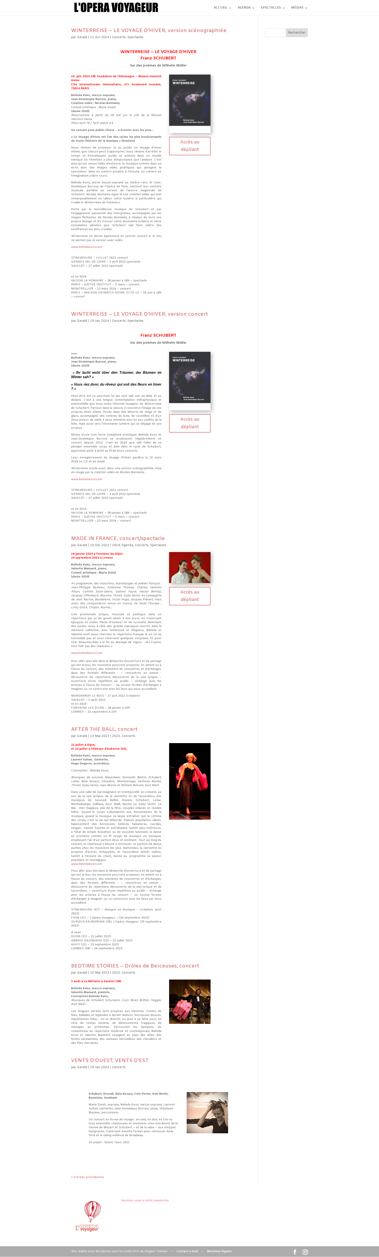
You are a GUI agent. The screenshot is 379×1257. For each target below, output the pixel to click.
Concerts (119, 37)
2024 (116, 545)
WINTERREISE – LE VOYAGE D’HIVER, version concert (139, 314)
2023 (116, 736)
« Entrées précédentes (87, 1177)
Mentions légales (219, 1251)
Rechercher (297, 33)
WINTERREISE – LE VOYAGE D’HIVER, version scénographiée (149, 30)
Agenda (127, 545)
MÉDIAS (297, 8)
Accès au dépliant (189, 146)
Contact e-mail (187, 1251)
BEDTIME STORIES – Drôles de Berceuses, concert (135, 966)
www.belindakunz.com (86, 247)
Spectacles (135, 37)
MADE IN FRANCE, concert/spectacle (118, 538)
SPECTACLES (271, 8)
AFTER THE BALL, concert (104, 729)
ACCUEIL (220, 8)
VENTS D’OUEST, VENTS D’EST (110, 1060)
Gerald (82, 37)
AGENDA (244, 8)
